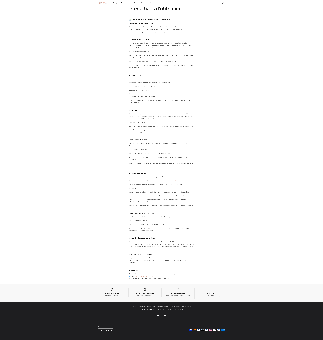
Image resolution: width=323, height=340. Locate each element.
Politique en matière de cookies (181, 306)
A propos (133, 306)
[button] (126, 3)
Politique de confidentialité (160, 306)
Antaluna (104, 336)
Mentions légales (161, 309)
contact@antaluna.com (175, 309)
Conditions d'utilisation (147, 309)
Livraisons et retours (144, 306)
